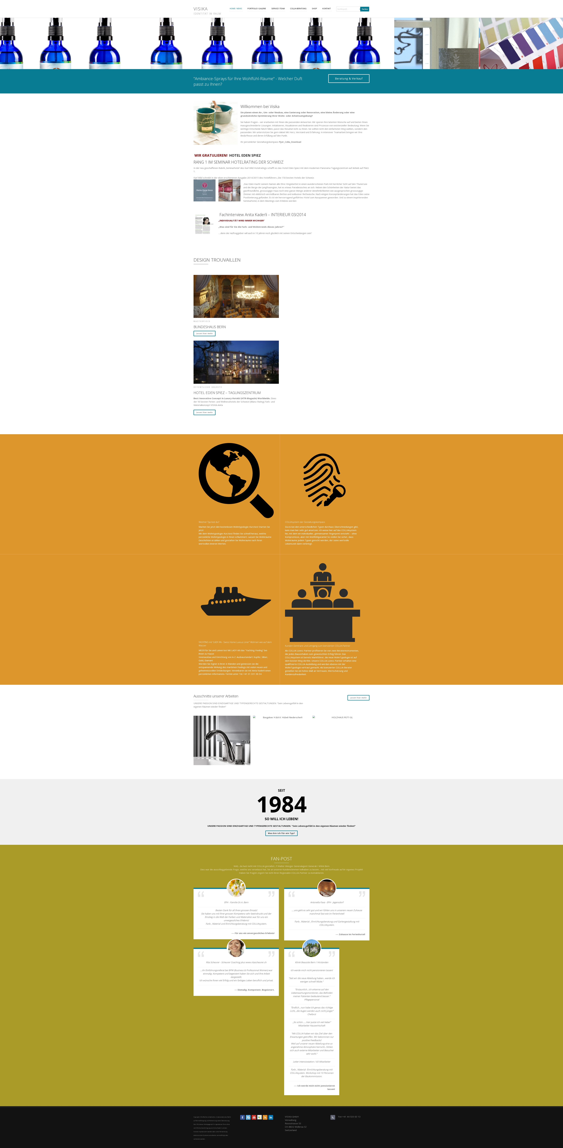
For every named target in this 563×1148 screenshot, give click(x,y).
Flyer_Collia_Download (290, 141)
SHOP (314, 8)
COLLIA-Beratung (298, 8)
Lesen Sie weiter (221, 746)
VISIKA (201, 9)
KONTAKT (326, 8)
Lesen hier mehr (204, 333)
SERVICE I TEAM (278, 8)
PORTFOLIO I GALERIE (256, 8)
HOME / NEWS (236, 8)
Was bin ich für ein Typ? (281, 833)
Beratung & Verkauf (349, 78)
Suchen (365, 9)
